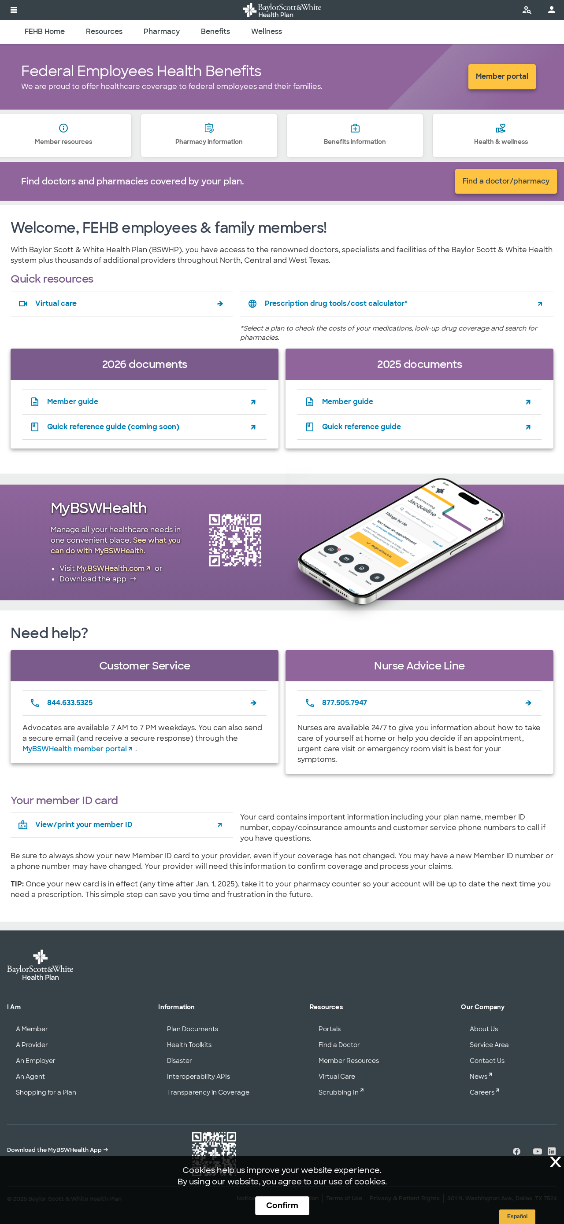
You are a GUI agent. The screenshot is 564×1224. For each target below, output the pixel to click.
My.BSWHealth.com (111, 568)
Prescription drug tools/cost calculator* (336, 303)
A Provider (32, 1045)
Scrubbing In (339, 1092)
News (478, 1077)
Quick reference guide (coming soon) (113, 426)
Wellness (266, 31)
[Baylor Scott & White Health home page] (282, 10)
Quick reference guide (361, 426)
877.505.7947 (344, 702)
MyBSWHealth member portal (74, 749)
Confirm (282, 1205)
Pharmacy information (209, 142)
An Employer (36, 1061)
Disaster (179, 1061)
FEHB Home (45, 31)
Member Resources (349, 1061)
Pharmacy (162, 31)
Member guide (72, 401)
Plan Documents (192, 1029)
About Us (484, 1029)
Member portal (502, 76)
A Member (32, 1029)
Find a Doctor (339, 1045)
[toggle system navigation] (13, 10)
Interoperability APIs (198, 1077)
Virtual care (56, 303)
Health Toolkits (189, 1045)
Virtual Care (337, 1077)
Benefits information (355, 142)
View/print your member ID (84, 824)
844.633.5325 (70, 702)
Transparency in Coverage (208, 1092)
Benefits (215, 31)
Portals (330, 1029)
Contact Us (487, 1061)
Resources (104, 31)
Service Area (489, 1045)
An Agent (30, 1077)
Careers (482, 1092)
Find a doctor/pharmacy (506, 181)
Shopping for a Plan (46, 1092)
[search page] (527, 10)
